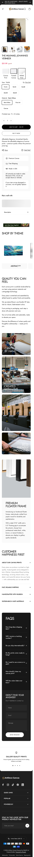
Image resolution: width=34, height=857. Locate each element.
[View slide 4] (20, 765)
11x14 (5, 87)
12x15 (14, 87)
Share (6, 150)
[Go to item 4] (27, 49)
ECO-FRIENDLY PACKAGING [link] (20, 447)
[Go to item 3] (19, 49)
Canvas (6, 108)
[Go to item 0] (5, 49)
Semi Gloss (7, 102)
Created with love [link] (11, 387)
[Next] (30, 2)
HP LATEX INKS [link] (22, 399)
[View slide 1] (13, 765)
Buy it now (16, 133)
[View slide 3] (17, 765)
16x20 (23, 87)
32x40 (15, 93)
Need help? (27, 150)
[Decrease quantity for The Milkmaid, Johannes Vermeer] (4, 120)
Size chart (28, 82)
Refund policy (5, 855)
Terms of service (19, 855)
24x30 (6, 93)
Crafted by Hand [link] (10, 349)
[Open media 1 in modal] (27, 19)
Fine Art (18, 102)
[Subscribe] (27, 826)
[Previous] (3, 2)
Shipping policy (27, 855)
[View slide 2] (15, 765)
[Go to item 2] (12, 49)
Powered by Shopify (21, 852)
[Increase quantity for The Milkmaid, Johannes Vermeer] (11, 120)
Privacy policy (12, 855)
